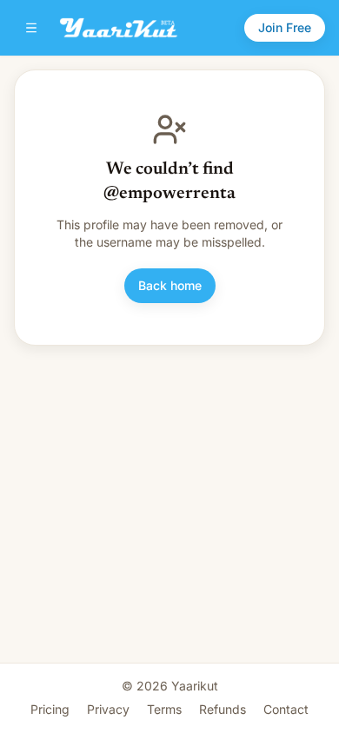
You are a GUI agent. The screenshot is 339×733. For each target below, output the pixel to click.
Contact (286, 709)
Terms (164, 709)
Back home (170, 285)
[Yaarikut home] (118, 27)
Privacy (108, 709)
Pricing (50, 709)
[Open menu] (31, 27)
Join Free (284, 27)
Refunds (222, 709)
